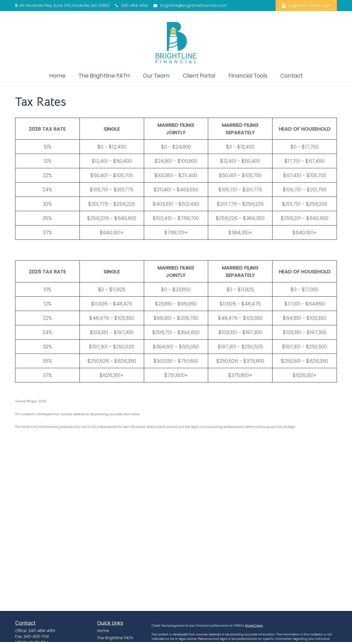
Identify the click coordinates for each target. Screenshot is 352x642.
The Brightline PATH (115, 638)
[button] (57, 75)
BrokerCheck (254, 625)
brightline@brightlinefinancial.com (193, 5)
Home (103, 630)
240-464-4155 (134, 5)
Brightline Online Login (309, 5)
